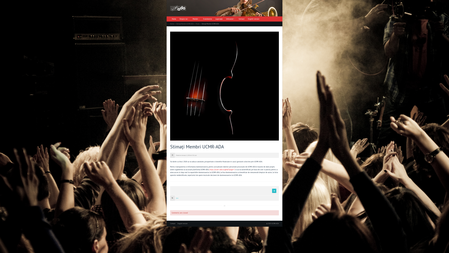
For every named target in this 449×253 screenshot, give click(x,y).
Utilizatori (230, 19)
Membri (195, 19)
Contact (241, 19)
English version (253, 19)
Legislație (219, 19)
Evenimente (207, 19)
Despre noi (184, 19)
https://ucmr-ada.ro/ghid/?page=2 (222, 169)
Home (174, 19)
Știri (177, 198)
